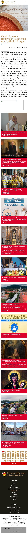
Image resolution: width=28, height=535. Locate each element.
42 (8, 460)
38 (20, 458)
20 (25, 453)
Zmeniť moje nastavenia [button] (14, 531)
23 (8, 456)
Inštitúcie (14, 485)
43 (10, 460)
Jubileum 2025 (14, 496)
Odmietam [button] (20, 528)
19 (23, 453)
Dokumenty (14, 490)
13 (7, 453)
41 (5, 460)
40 (25, 458)
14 (10, 453)
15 (13, 453)
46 (18, 460)
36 (15, 458)
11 (2, 453)
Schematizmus (14, 487)
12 (5, 453)
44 (13, 460)
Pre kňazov (14, 494)
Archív (14, 463)
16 (15, 453)
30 (25, 456)
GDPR (14, 499)
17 (18, 453)
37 (18, 458)
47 (20, 460)
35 (13, 458)
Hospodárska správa (14, 489)
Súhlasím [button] (7, 528)
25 (13, 456)
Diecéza (14, 483)
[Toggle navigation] (25, 2)
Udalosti (14, 492)
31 (2, 458)
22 (5, 456)
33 (8, 458)
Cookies (14, 498)
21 (2, 456)
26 (15, 456)
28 (20, 456)
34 (10, 458)
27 (18, 456)
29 (23, 456)
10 (25, 451)
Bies (14, 73)
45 (15, 460)
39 (23, 458)
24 (10, 456)
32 (5, 458)
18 (20, 453)
